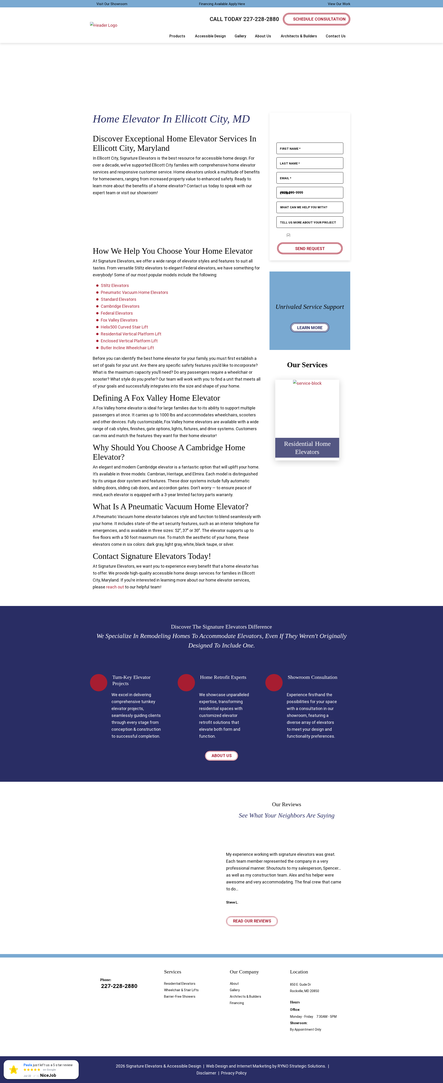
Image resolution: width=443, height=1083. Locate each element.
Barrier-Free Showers (179, 996)
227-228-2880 (261, 19)
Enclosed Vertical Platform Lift (129, 340)
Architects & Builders (245, 996)
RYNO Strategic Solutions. (302, 1066)
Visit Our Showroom (111, 4)
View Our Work (339, 4)
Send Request (310, 248)
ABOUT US (222, 755)
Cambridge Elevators (120, 306)
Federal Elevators (117, 313)
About (234, 983)
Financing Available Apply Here (222, 4)
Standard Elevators (118, 299)
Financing (237, 1003)
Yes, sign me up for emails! (311, 235)
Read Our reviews (252, 921)
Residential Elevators (179, 983)
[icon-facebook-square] (292, 1041)
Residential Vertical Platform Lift (131, 333)
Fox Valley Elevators (119, 320)
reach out (115, 587)
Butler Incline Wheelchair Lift (127, 347)
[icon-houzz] (300, 1041)
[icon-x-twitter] (317, 1041)
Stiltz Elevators (115, 285)
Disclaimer (206, 1073)
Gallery (235, 990)
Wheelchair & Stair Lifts (181, 990)
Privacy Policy (234, 1073)
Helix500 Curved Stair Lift (124, 327)
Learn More (310, 327)
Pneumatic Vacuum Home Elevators (134, 292)
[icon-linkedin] (309, 1041)
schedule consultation (319, 19)
